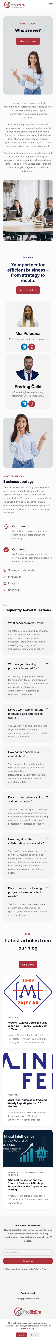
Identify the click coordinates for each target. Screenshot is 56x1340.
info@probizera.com (28, 1298)
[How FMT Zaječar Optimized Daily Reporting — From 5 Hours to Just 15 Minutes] (28, 993)
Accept (21, 1335)
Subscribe (28, 1261)
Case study (12, 1018)
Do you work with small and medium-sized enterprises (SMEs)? (26, 714)
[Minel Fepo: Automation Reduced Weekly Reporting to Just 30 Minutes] (28, 1071)
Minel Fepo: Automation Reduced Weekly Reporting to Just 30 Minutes (27, 1103)
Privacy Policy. (41, 1269)
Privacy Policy (27, 1328)
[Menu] (51, 5)
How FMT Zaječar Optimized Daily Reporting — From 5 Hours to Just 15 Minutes (27, 1026)
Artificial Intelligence (17, 1172)
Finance (33, 1172)
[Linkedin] (24, 347)
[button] (28, 623)
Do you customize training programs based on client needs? (25, 892)
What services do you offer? (26, 623)
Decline (34, 1335)
